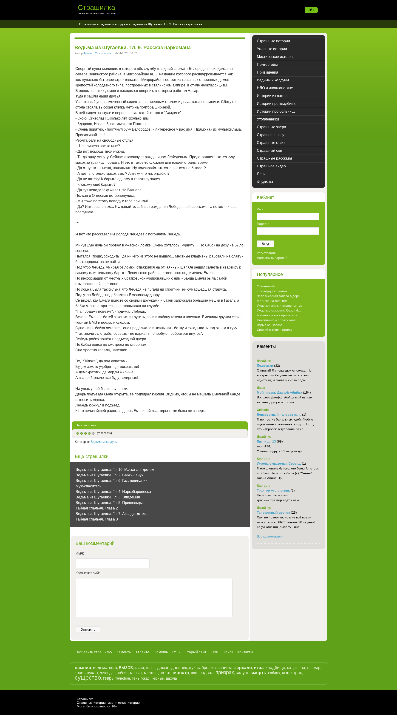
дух (192, 667)
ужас (145, 678)
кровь (80, 672)
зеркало (243, 667)
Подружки (265, 365)
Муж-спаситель (88, 486)
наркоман (90, 425)
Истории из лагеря (273, 96)
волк (113, 668)
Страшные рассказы (274, 158)
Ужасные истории (272, 49)
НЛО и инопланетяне (275, 88)
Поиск (228, 652)
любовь (121, 673)
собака (274, 673)
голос (150, 668)
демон (163, 667)
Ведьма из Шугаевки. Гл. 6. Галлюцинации (111, 481)
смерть (258, 672)
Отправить (88, 629)
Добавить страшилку (94, 652)
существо (88, 677)
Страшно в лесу (270, 135)
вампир (83, 667)
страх (296, 672)
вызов (126, 667)
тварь (108, 678)
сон (285, 672)
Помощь (161, 652)
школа (171, 678)
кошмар (313, 668)
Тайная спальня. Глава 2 (97, 508)
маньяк (136, 673)
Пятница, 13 (266, 441)
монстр (181, 672)
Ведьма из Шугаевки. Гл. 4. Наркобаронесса (113, 492)
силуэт (242, 672)
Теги (214, 652)
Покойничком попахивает (276, 320)
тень (135, 678)
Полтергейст (267, 64)
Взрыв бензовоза (269, 325)
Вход (265, 244)
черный (157, 678)
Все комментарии (270, 536)
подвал (206, 672)
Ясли (261, 174)
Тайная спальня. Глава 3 (97, 519)
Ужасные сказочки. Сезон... (279, 463)
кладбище (275, 667)
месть (165, 672)
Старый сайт (195, 652)
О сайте (142, 652)
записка (225, 667)
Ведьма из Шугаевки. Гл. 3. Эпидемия (108, 497)
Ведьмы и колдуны (113, 24)
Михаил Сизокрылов (97, 53)
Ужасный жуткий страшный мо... (281, 305)
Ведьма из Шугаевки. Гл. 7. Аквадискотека (111, 514)
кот (290, 667)
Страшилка (96, 7)
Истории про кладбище (276, 104)
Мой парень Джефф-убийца (279, 392)
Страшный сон (269, 150)
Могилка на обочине (272, 301)
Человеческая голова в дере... (280, 296)
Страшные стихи (271, 143)
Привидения (267, 72)
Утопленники (268, 119)
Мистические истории (275, 57)
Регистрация (266, 253)
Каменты (124, 652)
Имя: (80, 553)
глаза (139, 668)
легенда (106, 673)
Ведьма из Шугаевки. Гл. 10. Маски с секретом (115, 470)
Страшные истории (273, 41)
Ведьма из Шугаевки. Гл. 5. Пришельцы (109, 503)
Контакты (245, 652)
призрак (225, 672)
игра (259, 667)
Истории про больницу (276, 111)
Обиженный (266, 286)
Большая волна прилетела (277, 315)
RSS (176, 652)
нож (194, 673)
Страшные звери (271, 127)
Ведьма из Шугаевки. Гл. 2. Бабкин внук (109, 475)
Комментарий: (88, 573)
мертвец (151, 673)
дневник (179, 667)
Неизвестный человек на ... (279, 414)
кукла (92, 672)
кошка (300, 668)
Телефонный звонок (273, 512)
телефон (122, 678)
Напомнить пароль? (272, 258)
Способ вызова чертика (274, 330)
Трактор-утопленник (272, 291)
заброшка (206, 667)
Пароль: (263, 224)
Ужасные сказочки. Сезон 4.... (279, 310)
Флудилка (265, 182)
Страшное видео (271, 166)
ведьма (100, 667)
